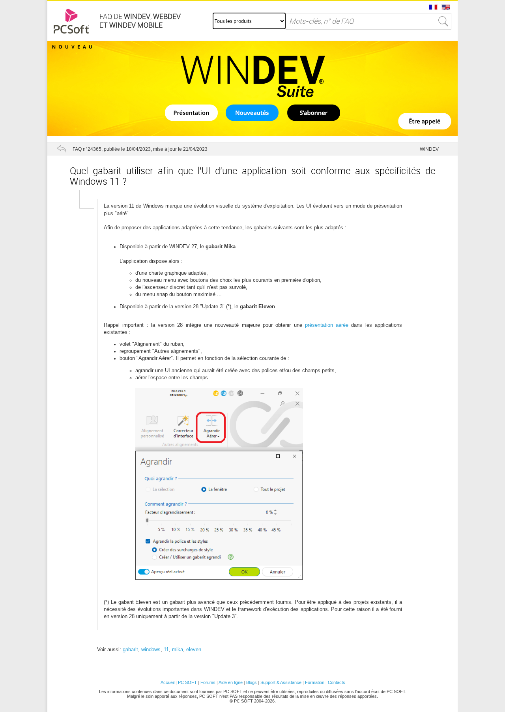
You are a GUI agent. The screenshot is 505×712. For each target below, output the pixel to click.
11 (166, 649)
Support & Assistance (281, 682)
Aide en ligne (231, 682)
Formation (314, 682)
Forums (207, 682)
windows (151, 649)
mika (177, 649)
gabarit (130, 649)
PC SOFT (187, 682)
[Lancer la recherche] (443, 21)
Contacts (336, 682)
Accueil (167, 682)
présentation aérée (326, 325)
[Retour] (61, 149)
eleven (193, 649)
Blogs (251, 682)
